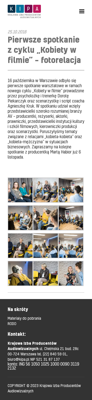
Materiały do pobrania (24, 318)
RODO (12, 323)
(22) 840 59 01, (55, 354)
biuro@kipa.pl (19, 359)
